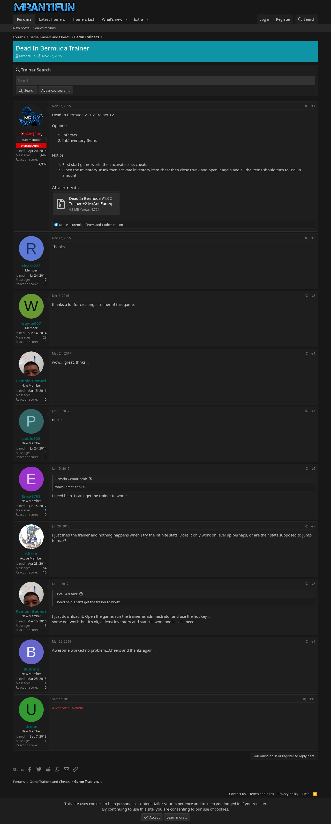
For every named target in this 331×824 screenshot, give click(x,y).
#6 (313, 468)
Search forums (44, 28)
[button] (126, 19)
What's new (112, 19)
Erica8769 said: (66, 594)
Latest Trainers (52, 19)
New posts (21, 28)
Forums (24, 19)
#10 (312, 699)
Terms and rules (262, 793)
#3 (313, 295)
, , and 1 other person (91, 225)
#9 (313, 641)
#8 (313, 584)
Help (306, 793)
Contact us (237, 793)
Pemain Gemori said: (71, 478)
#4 (313, 353)
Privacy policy (287, 793)
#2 (313, 238)
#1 (313, 106)
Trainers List (83, 19)
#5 (313, 411)
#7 (313, 526)
